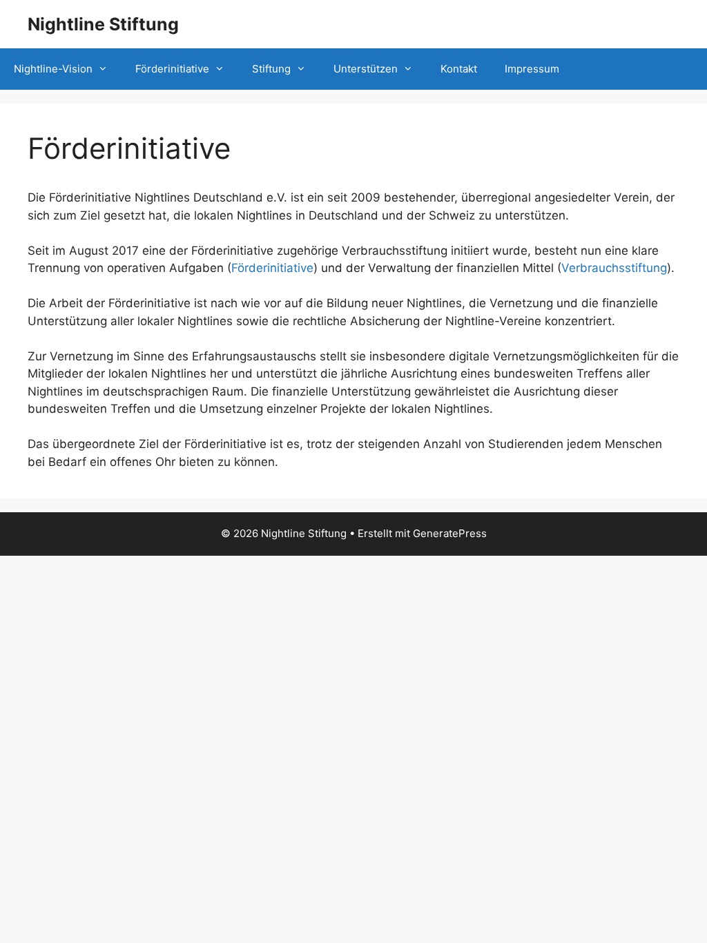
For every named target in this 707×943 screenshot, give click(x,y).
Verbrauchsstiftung (614, 268)
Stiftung (271, 68)
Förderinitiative (172, 68)
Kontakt (458, 68)
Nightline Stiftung (103, 24)
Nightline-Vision (53, 68)
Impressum (532, 68)
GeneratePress (450, 533)
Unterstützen (365, 68)
